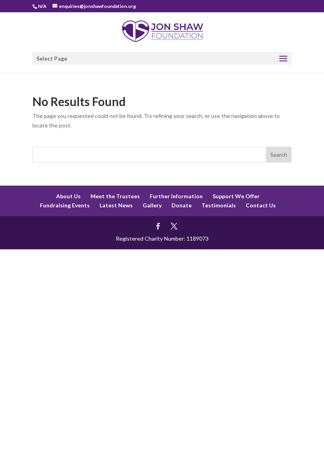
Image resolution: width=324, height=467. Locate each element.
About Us (68, 196)
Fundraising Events (65, 205)
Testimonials (219, 205)
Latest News (116, 205)
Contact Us (261, 205)
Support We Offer (236, 196)
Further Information (176, 196)
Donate (181, 205)
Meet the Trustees (115, 196)
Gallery (152, 205)
